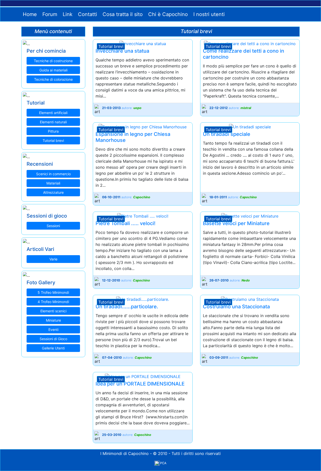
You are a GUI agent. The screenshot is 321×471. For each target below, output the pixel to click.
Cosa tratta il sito (122, 14)
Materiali (53, 183)
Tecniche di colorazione (53, 79)
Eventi (53, 329)
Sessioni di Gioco (53, 339)
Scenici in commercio (53, 174)
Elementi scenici (53, 311)
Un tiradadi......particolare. (127, 307)
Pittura (53, 131)
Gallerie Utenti (53, 348)
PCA (163, 463)
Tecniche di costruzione (53, 61)
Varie (53, 259)
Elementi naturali (53, 122)
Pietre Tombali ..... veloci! (125, 223)
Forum (49, 14)
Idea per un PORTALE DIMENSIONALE (140, 384)
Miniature (53, 320)
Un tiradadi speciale (226, 134)
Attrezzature (53, 192)
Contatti (86, 14)
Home (29, 14)
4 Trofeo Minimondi (53, 302)
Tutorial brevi (53, 140)
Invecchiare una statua (122, 51)
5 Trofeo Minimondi (53, 292)
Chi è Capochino (167, 14)
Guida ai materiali (53, 70)
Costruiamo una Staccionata (236, 307)
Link (66, 14)
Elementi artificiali (53, 113)
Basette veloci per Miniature (236, 223)
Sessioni (53, 226)
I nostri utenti (208, 14)
